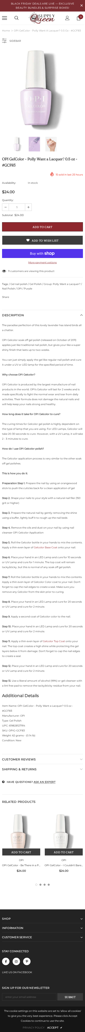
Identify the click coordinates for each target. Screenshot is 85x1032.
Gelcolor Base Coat (45, 547)
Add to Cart (21, 852)
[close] (81, 6)
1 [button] (36, 885)
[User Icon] (67, 18)
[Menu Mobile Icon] (4, 18)
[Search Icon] (16, 18)
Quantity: (8, 200)
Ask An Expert (45, 781)
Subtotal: (7, 215)
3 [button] (45, 885)
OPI (21, 860)
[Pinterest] (27, 961)
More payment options (42, 262)
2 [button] (40, 885)
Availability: (9, 182)
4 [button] (49, 885)
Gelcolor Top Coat (54, 641)
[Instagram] (16, 961)
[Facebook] (5, 961)
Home (6, 30)
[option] (42, 90)
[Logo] (42, 18)
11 (9, 271)
